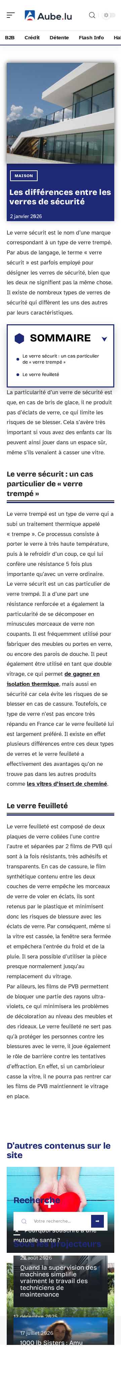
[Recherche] (92, 15)
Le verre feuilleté (41, 374)
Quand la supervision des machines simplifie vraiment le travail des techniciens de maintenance (58, 1281)
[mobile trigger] (12, 15)
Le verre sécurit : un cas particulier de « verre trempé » (61, 359)
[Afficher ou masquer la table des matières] (99, 339)
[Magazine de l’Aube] (48, 15)
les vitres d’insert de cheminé (67, 783)
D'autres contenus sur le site (59, 1150)
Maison (24, 175)
